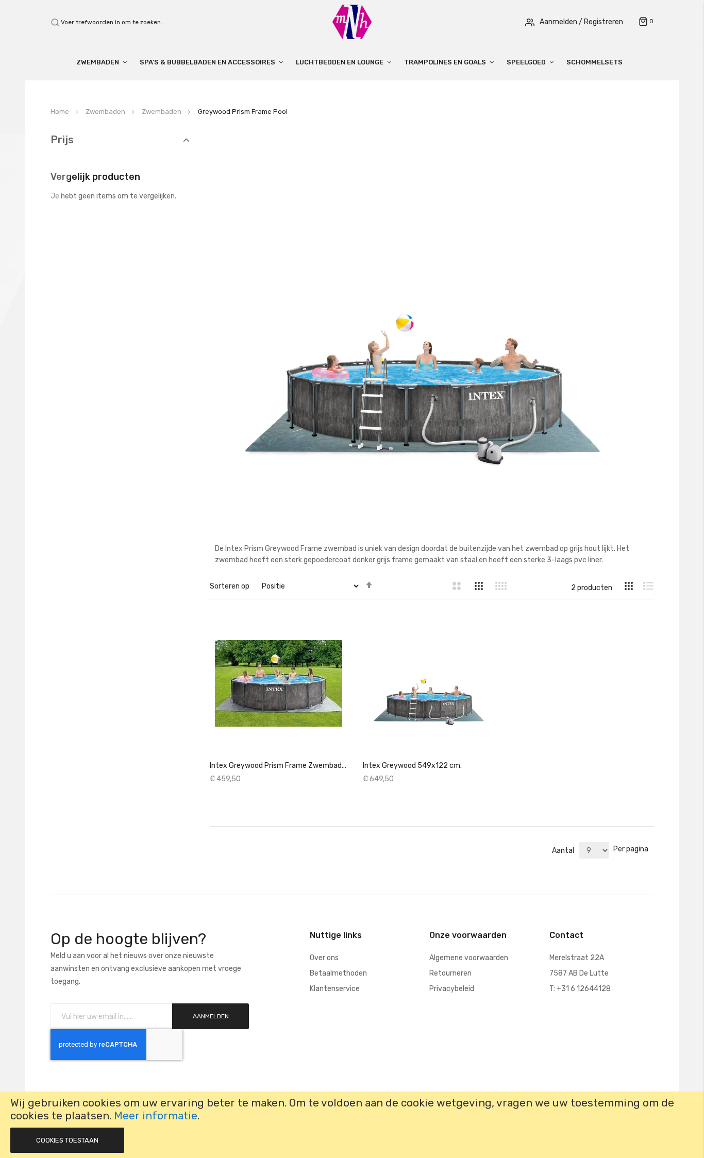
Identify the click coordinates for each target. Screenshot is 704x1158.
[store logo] (352, 21)
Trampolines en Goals (445, 62)
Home (61, 111)
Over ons (324, 957)
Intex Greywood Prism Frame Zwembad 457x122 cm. (278, 765)
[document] (352, 1125)
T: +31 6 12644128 (580, 988)
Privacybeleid (451, 988)
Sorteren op (229, 586)
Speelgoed (526, 62)
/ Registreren (601, 22)
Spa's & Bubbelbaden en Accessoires (207, 62)
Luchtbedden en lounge (339, 62)
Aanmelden (558, 22)
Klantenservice (335, 988)
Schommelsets (594, 62)
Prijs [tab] (62, 140)
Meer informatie (155, 1116)
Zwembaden (97, 62)
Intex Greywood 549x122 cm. (412, 765)
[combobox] (118, 22)
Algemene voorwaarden (468, 957)
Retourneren (450, 973)
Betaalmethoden (338, 973)
